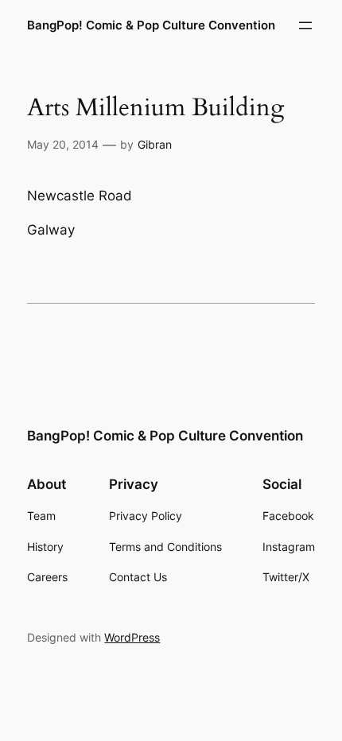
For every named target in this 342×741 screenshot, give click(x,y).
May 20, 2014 (63, 144)
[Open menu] (305, 25)
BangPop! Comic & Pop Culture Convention (151, 25)
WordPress (132, 637)
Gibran (155, 144)
